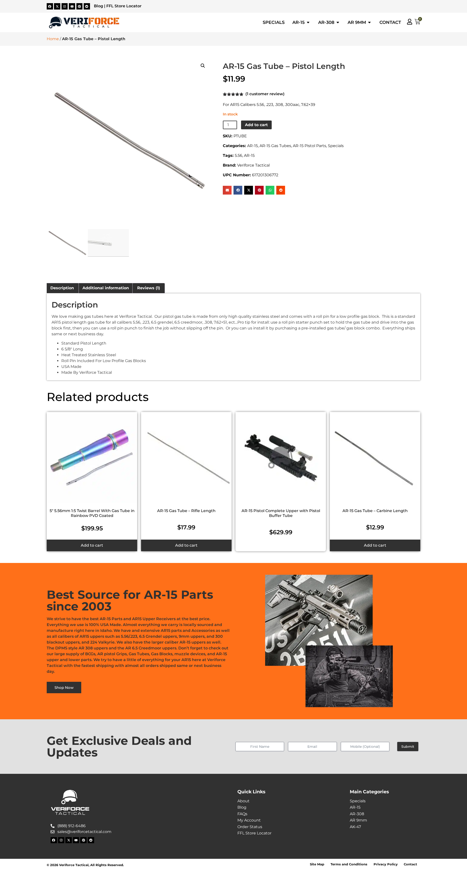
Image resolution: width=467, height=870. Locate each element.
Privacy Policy (386, 864)
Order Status (249, 826)
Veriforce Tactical (253, 165)
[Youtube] (72, 6)
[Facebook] (50, 6)
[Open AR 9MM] (369, 22)
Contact (410, 864)
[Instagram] (65, 6)
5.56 (238, 155)
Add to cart (256, 124)
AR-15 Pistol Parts (309, 145)
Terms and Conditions (349, 864)
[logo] (84, 22)
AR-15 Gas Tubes (275, 145)
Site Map (317, 864)
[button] (202, 65)
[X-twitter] (57, 6)
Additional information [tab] (105, 288)
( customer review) (265, 94)
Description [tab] (62, 288)
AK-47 (355, 826)
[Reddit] (87, 6)
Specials (336, 145)
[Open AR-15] (308, 22)
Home (53, 39)
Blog (98, 6)
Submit (407, 746)
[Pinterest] (79, 6)
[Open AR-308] (338, 22)
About (243, 801)
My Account (249, 820)
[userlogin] (410, 22)
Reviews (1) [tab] (148, 288)
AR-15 (252, 145)
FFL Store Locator (124, 6)
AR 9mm (358, 820)
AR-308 (357, 814)
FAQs (242, 814)
